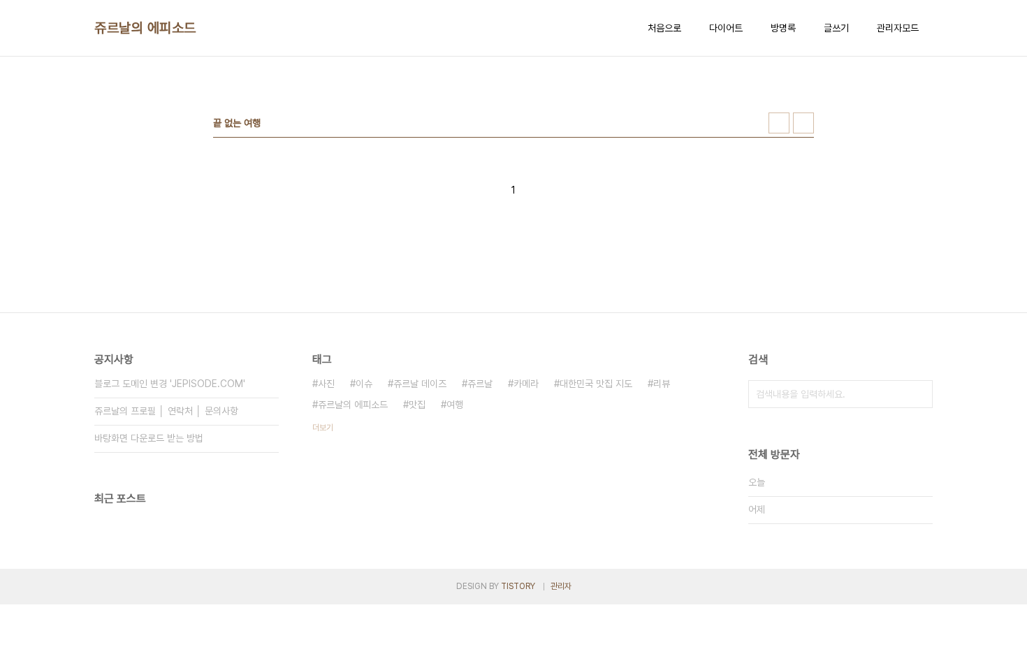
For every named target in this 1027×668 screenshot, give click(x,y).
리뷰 (661, 383)
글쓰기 (836, 28)
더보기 (322, 428)
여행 (454, 404)
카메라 (526, 383)
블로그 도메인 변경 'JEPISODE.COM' (169, 383)
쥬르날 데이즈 (419, 383)
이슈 (364, 383)
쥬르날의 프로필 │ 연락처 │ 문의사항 (166, 410)
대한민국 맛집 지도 (596, 383)
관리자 (561, 586)
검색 (918, 394)
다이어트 (726, 28)
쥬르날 (480, 383)
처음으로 (664, 28)
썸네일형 (779, 122)
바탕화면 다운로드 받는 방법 (148, 438)
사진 (326, 383)
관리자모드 (898, 28)
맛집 (417, 404)
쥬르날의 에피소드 (145, 28)
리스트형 (803, 122)
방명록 (783, 28)
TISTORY (518, 586)
